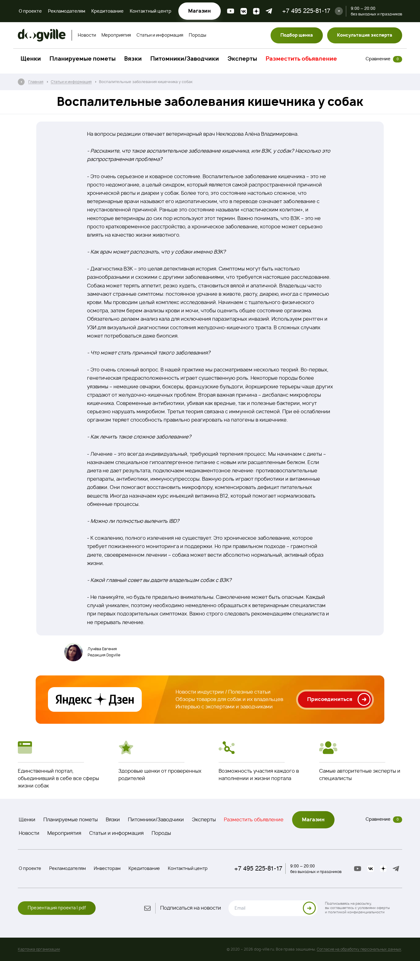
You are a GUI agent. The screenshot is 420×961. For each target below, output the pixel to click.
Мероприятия (116, 35)
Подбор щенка (296, 35)
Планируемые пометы (83, 59)
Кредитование (107, 11)
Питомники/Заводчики (184, 59)
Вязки (133, 59)
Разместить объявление (301, 59)
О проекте (30, 11)
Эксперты (242, 59)
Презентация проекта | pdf (57, 908)
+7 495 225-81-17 (306, 11)
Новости (87, 35)
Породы (197, 35)
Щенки (31, 59)
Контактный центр (150, 11)
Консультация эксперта (364, 35)
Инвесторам (107, 869)
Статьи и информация (160, 35)
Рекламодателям (66, 11)
